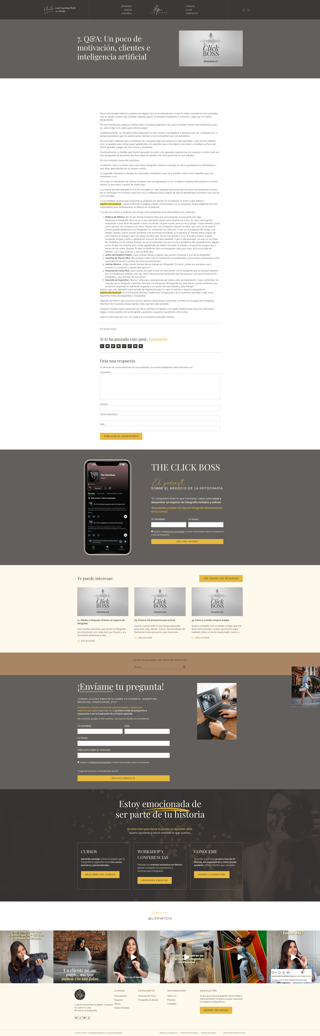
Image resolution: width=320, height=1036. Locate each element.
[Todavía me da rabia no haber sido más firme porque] (80, 957)
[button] (102, 346)
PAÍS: (127, 726)
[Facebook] (76, 1018)
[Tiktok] (88, 1018)
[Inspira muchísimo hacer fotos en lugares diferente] (186, 957)
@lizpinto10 (160, 918)
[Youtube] (84, 1018)
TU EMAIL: (193, 519)
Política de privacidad (173, 531)
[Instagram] (80, 1018)
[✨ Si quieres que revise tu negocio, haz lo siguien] (293, 957)
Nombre (104, 404)
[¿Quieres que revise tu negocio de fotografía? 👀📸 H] (26, 957)
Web (102, 424)
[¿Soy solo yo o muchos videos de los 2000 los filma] (240, 957)
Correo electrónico (109, 414)
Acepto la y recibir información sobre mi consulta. (114, 762)
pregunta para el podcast (94, 750)
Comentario (106, 372)
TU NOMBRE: (158, 519)
